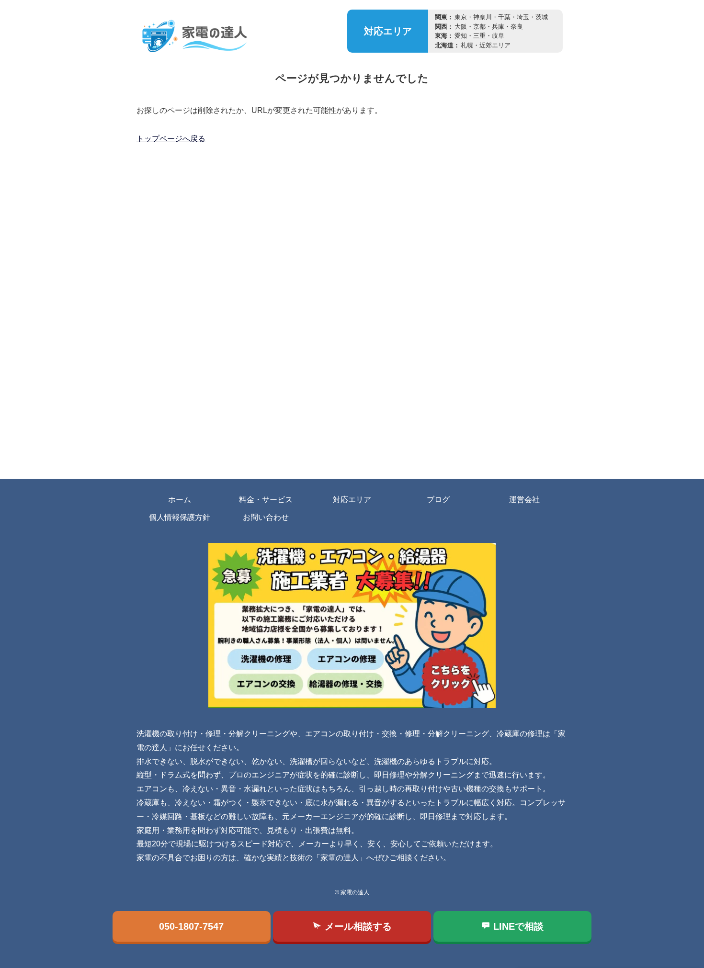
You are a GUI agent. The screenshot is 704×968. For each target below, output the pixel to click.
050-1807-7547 (191, 926)
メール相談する (357, 926)
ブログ (438, 499)
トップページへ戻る (170, 139)
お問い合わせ (266, 517)
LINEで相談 (517, 926)
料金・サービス (266, 499)
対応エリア (352, 499)
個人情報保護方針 (179, 517)
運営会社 (524, 499)
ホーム (179, 499)
